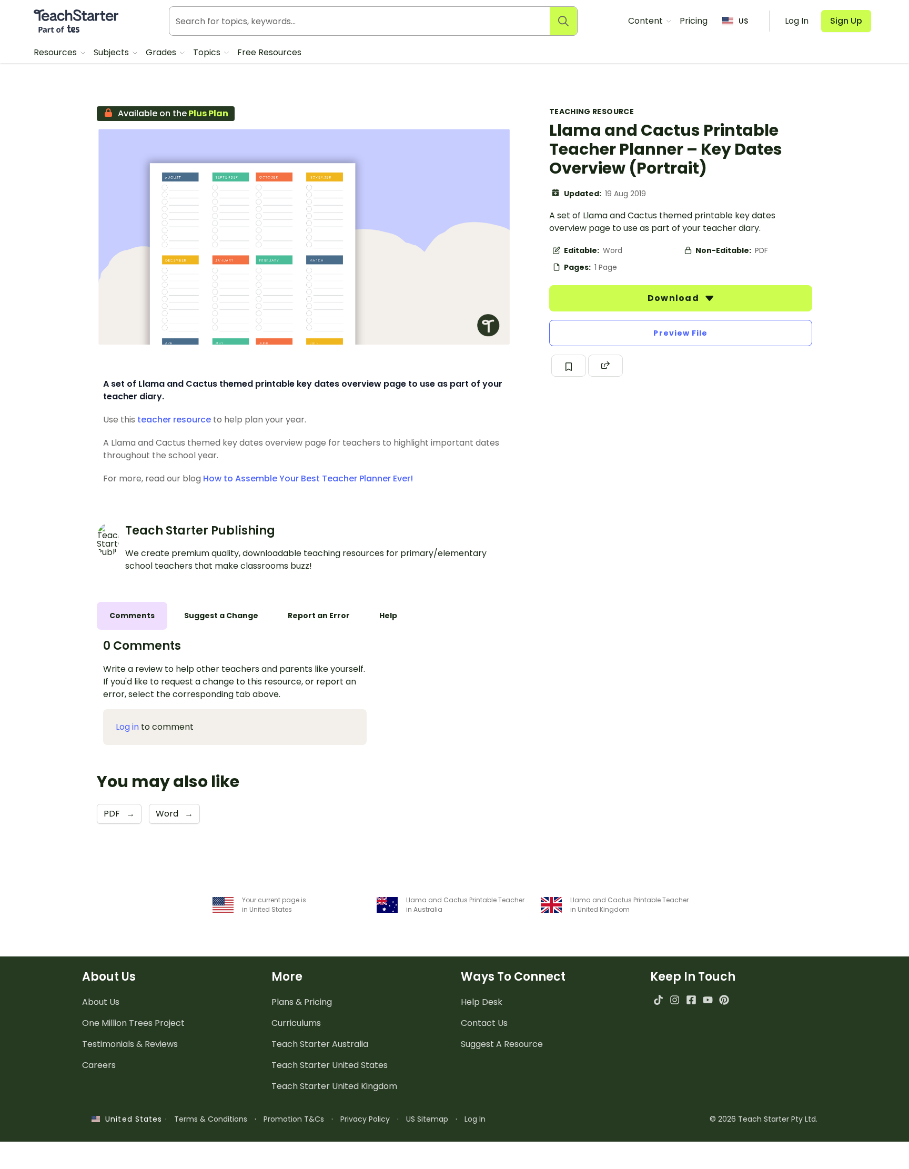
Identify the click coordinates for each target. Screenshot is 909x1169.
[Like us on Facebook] (691, 1000)
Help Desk (481, 1002)
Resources (56, 52)
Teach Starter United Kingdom (334, 1086)
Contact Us (484, 1023)
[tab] (132, 616)
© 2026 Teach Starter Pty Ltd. (763, 1119)
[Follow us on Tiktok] (658, 1000)
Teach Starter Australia (319, 1044)
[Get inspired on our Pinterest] (724, 1000)
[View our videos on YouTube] (708, 1000)
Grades (162, 52)
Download (674, 298)
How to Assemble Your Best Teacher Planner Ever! (308, 478)
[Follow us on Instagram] (674, 1000)
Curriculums (296, 1023)
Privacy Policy (365, 1119)
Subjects (112, 52)
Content (646, 21)
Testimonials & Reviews (130, 1044)
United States (131, 1119)
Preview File (680, 333)
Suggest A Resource (502, 1044)
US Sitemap (427, 1119)
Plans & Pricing (301, 1002)
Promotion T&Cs (294, 1119)
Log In (475, 1119)
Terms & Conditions (210, 1119)
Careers (99, 1065)
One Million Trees (133, 1023)
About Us (100, 1002)
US (743, 21)
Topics (208, 52)
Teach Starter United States (329, 1065)
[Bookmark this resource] (568, 366)
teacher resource (174, 420)
